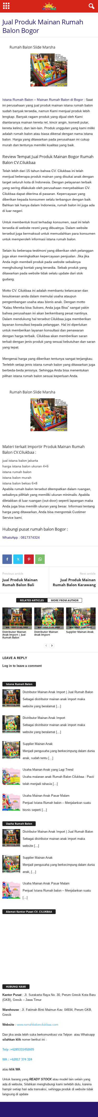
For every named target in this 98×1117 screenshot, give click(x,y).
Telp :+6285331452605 (18, 1049)
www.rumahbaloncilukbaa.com (37, 1024)
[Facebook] (7, 559)
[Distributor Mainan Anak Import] (49, 618)
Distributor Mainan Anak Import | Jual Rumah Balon (14, 634)
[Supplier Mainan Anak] (81, 618)
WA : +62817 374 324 (17, 1059)
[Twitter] (18, 559)
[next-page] (51, 645)
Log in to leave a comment (22, 666)
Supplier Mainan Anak (79, 631)
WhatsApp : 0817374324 (21, 537)
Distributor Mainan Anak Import (46, 633)
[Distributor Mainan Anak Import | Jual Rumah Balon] (17, 618)
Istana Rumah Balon (17, 99)
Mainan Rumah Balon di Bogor (60, 99)
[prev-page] (46, 645)
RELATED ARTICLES (32, 600)
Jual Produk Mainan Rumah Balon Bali (20, 582)
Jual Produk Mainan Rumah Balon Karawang (74, 582)
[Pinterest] (29, 559)
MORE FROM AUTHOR (64, 600)
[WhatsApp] (40, 559)
